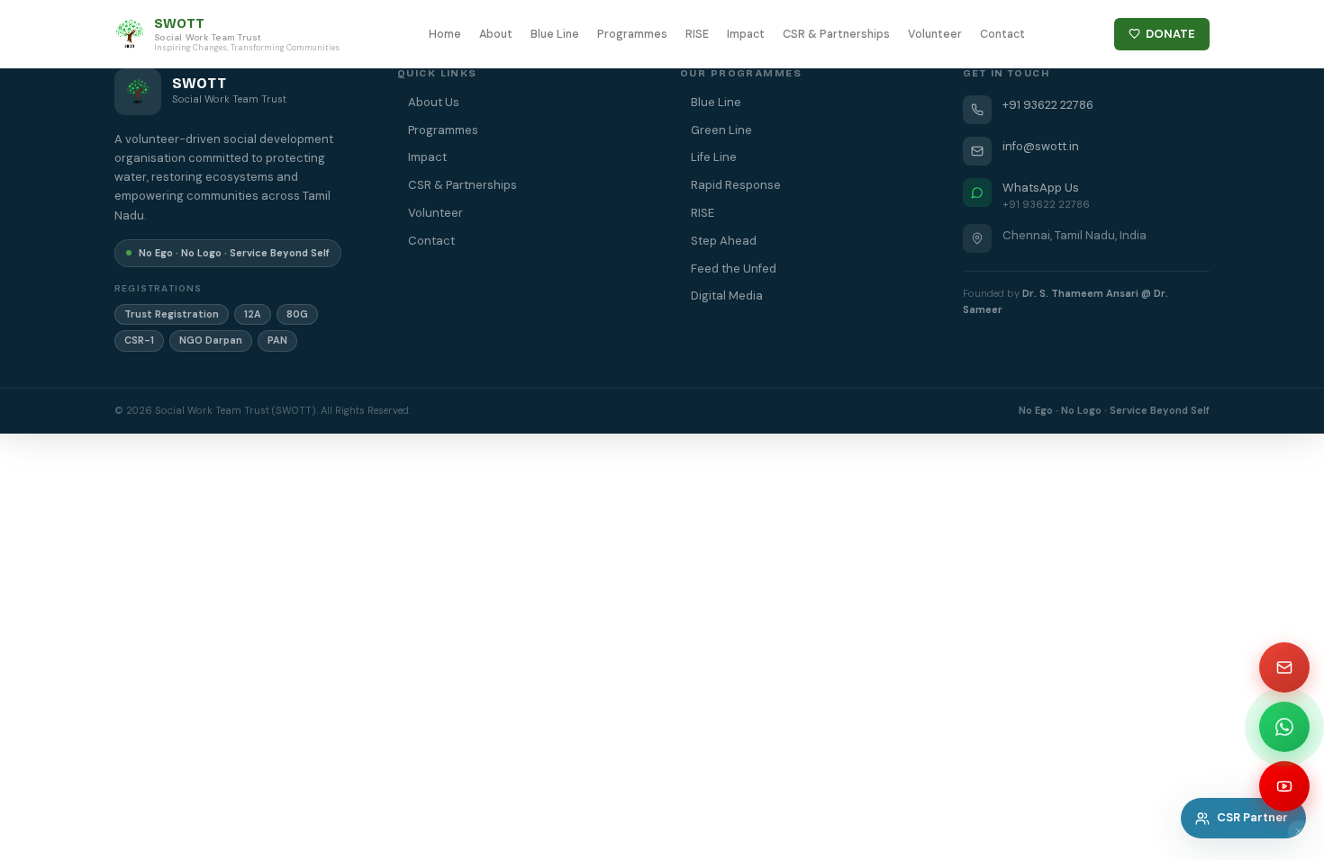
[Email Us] (1284, 667)
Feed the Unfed (733, 268)
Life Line (714, 157)
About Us (433, 102)
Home (445, 34)
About (495, 34)
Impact (746, 34)
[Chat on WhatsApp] (1284, 727)
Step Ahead (724, 240)
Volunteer (935, 34)
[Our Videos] (1284, 786)
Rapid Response (736, 185)
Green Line (721, 130)
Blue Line (555, 34)
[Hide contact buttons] (1299, 831)
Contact (1002, 34)
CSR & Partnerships (836, 34)
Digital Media (727, 295)
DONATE (1170, 33)
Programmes (632, 34)
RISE (697, 34)
